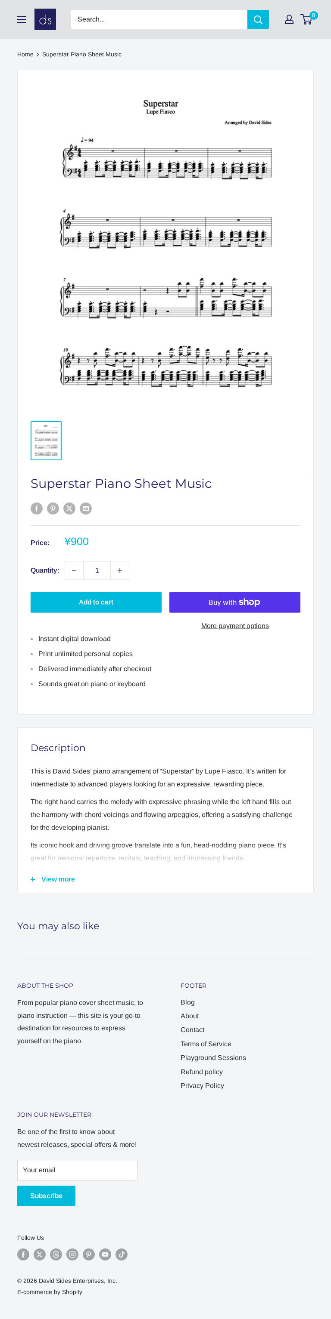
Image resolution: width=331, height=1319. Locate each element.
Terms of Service (206, 1044)
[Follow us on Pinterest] (89, 1254)
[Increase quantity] (120, 570)
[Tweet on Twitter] (69, 508)
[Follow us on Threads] (56, 1254)
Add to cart (96, 602)
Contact (192, 1029)
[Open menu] (21, 19)
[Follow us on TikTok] (122, 1254)
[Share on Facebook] (37, 508)
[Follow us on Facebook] (23, 1254)
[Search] (258, 19)
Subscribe (46, 1195)
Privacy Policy (202, 1085)
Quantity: (45, 570)
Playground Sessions (213, 1057)
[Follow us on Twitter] (40, 1254)
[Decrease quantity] (74, 570)
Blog (188, 1002)
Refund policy (202, 1072)
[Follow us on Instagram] (72, 1254)
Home (25, 54)
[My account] (289, 19)
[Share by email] (86, 508)
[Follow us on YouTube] (105, 1254)
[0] (306, 19)
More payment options (235, 625)
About (190, 1016)
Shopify (72, 1291)
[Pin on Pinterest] (53, 508)
